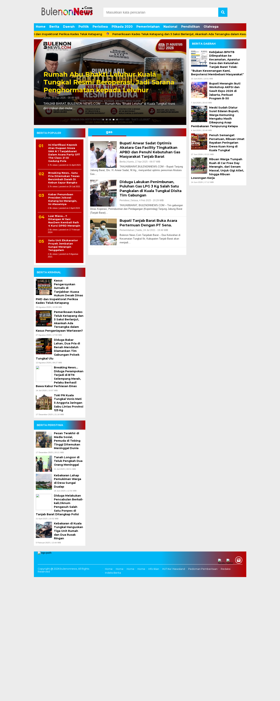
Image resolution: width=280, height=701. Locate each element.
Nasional (170, 26)
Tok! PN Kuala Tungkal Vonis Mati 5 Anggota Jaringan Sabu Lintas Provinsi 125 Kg (68, 403)
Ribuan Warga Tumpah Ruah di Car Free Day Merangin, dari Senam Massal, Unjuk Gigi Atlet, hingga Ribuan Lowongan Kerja (217, 169)
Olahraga (211, 26)
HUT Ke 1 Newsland (173, 569)
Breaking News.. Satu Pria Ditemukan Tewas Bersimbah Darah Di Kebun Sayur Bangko (64, 177)
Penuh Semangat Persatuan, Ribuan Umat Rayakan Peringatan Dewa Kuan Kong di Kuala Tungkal (226, 142)
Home (41, 26)
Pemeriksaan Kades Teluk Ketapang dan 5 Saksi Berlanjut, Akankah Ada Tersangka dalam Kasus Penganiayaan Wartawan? (176, 34)
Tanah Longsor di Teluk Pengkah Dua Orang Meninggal (68, 461)
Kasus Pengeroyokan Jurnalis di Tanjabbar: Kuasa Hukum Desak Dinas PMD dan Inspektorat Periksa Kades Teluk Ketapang (59, 292)
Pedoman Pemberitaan (203, 569)
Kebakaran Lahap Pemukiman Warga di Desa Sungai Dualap (67, 481)
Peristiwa (100, 26)
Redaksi (225, 569)
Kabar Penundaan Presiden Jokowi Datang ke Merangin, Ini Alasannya (62, 199)
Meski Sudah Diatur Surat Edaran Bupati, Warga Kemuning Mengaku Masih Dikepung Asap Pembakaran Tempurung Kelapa (215, 117)
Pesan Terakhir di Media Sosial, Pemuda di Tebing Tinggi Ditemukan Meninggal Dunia (67, 441)
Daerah (69, 26)
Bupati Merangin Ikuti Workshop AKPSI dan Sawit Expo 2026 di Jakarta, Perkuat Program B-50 (224, 91)
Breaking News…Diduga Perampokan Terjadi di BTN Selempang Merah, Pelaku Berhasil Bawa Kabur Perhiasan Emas (59, 377)
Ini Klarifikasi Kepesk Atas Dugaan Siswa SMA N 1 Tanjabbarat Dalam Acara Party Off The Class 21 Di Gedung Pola (64, 152)
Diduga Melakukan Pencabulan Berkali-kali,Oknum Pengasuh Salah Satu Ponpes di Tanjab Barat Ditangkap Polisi (59, 505)
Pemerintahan (148, 26)
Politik (83, 26)
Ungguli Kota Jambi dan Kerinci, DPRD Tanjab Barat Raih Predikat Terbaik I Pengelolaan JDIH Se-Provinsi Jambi (108, 82)
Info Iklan (153, 569)
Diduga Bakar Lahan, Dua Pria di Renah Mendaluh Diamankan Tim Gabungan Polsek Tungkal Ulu (58, 349)
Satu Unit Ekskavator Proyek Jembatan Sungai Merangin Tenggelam (63, 245)
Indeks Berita (113, 572)
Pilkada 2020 (122, 26)
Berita (54, 26)
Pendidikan (190, 26)
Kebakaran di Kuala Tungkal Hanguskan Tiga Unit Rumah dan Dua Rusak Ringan (68, 531)
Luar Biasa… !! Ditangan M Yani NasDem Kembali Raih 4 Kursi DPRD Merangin (64, 220)
